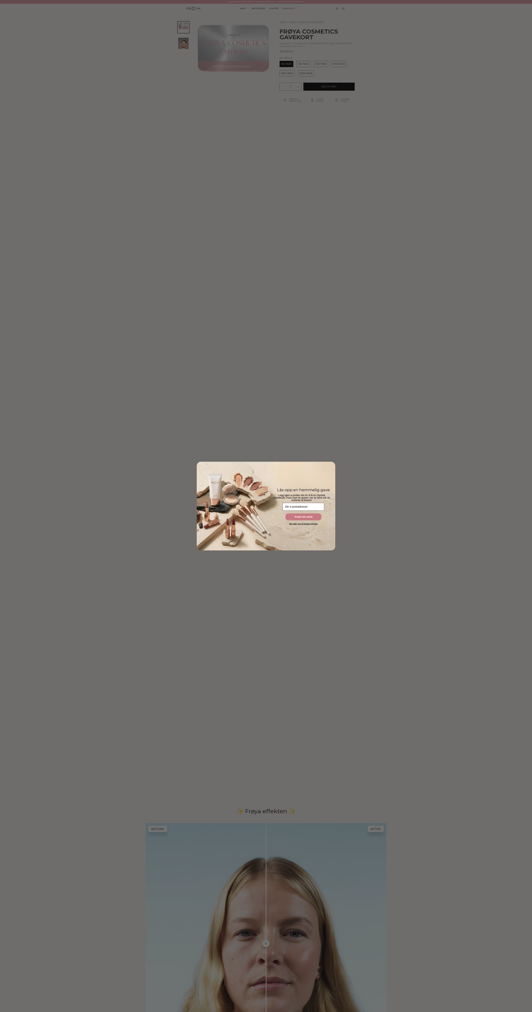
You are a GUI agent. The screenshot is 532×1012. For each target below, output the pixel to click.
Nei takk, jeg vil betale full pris (303, 524)
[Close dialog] (333, 464)
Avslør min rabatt (303, 517)
